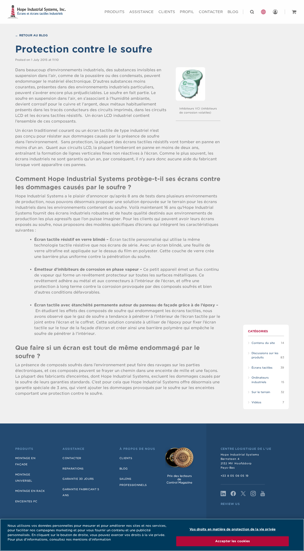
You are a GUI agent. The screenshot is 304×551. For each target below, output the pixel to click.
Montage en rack (30, 491)
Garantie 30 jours (78, 478)
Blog (233, 12)
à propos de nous (137, 449)
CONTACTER (211, 12)
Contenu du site (263, 343)
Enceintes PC (26, 501)
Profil (187, 12)
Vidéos (256, 402)
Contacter (71, 458)
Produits (114, 12)
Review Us (230, 504)
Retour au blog (33, 35)
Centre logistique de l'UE (246, 449)
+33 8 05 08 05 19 (235, 475)
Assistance (141, 12)
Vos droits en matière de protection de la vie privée (233, 529)
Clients (166, 12)
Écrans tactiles (262, 367)
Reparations (72, 468)
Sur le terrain (261, 392)
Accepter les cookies (232, 541)
